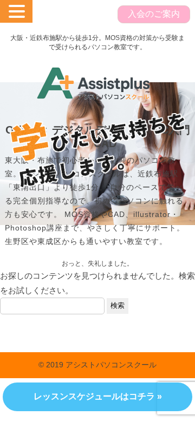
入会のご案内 (154, 13)
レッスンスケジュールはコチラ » (98, 396)
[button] (18, 11)
